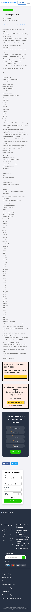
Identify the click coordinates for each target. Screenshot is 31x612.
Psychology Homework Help (8, 584)
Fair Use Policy (11, 539)
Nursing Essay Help (6, 577)
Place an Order (15, 451)
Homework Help (5, 591)
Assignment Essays (5, 530)
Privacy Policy (11, 530)
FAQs (10, 534)
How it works (3, 535)
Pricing (3, 540)
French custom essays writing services (11, 598)
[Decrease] (14, 494)
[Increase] (19, 494)
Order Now (22, 2)
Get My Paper (16, 377)
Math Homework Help (7, 588)
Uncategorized (8, 9)
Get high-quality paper (15, 402)
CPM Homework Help (7, 595)
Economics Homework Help (8, 581)
